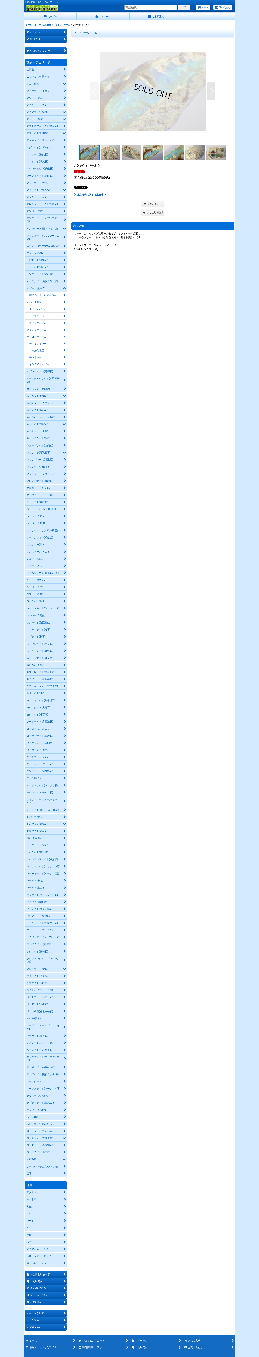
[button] (208, 16)
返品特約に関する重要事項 (91, 194)
